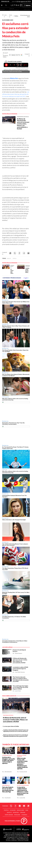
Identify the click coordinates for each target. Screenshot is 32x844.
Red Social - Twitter (11, 806)
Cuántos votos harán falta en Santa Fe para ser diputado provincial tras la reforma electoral (15, 730)
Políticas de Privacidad (23, 840)
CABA (26, 810)
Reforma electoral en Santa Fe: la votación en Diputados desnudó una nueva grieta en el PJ (15, 735)
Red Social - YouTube (24, 806)
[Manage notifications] (28, 835)
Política (16, 16)
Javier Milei (14, 1)
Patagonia (17, 814)
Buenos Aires (20, 810)
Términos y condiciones (11, 840)
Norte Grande (9, 814)
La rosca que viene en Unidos (11, 726)
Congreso (24, 814)
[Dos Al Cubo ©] (7, 829)
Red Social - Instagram (19, 806)
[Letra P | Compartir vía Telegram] (24, 253)
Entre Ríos (16, 812)
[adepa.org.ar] (18, 829)
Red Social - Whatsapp (28, 806)
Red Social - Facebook (15, 806)
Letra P (5, 15)
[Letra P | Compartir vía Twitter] (15, 253)
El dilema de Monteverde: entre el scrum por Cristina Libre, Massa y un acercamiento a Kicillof (15, 719)
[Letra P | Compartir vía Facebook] (19, 253)
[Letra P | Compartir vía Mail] (28, 253)
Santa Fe (9, 258)
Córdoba (22, 812)
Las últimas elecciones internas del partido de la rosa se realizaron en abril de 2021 (15, 94)
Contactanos (5, 805)
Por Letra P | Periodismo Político (5, 55)
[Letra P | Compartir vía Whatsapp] (10, 253)
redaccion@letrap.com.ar (22, 838)
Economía (13, 810)
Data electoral (14, 9)
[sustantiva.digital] (25, 829)
